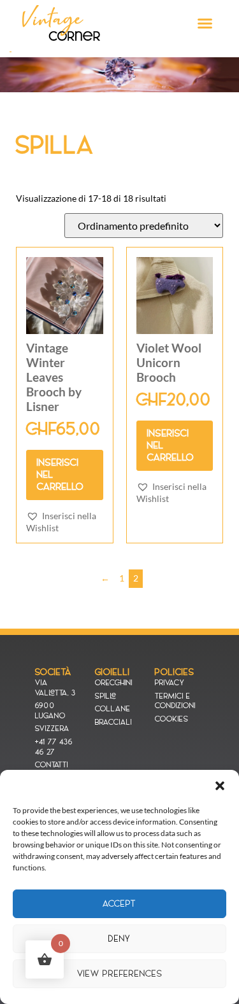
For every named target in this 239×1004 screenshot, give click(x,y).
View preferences (120, 974)
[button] (220, 785)
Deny (119, 939)
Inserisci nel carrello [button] (60, 474)
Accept (119, 904)
